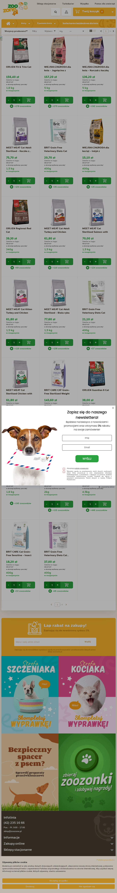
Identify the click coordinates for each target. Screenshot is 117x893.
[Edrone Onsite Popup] (58, 446)
